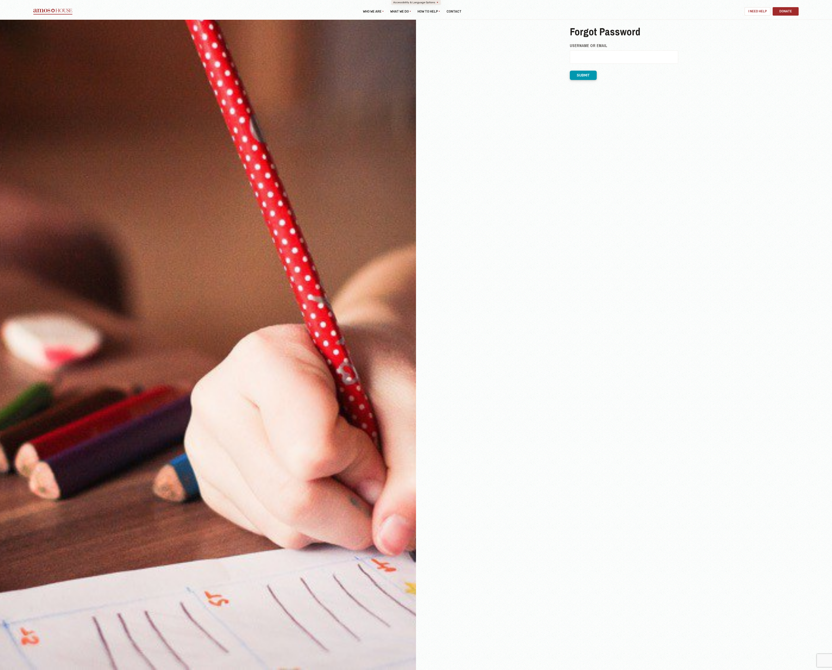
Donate (785, 11)
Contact (454, 11)
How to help (428, 11)
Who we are (372, 11)
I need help (757, 11)
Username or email (588, 45)
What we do (399, 11)
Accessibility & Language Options (414, 2)
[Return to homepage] (52, 13)
